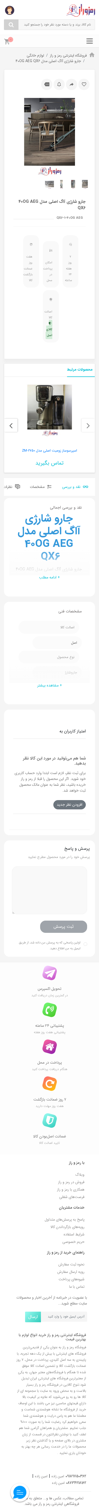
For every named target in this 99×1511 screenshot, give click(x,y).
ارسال (33, 1316)
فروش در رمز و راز (71, 1182)
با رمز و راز (76, 1163)
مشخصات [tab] (38, 487)
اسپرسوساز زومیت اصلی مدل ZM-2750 (49, 450)
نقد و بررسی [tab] (72, 487)
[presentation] (88, 425)
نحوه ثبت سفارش (71, 1264)
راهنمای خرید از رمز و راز (65, 1252)
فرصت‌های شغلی (71, 1197)
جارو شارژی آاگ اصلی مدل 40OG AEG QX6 (48, 61)
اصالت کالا (49, 323)
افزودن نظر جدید (69, 805)
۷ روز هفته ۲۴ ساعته (69, 268)
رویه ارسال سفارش (70, 1272)
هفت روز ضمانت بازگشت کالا (29, 268)
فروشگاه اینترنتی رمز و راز (68, 55)
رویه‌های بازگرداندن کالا (67, 1227)
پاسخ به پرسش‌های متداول (64, 1219)
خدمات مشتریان (71, 1207)
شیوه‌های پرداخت (71, 1279)
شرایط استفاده (74, 1234)
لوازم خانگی (35, 55)
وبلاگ (79, 1175)
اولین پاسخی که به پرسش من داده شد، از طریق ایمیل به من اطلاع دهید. (50, 945)
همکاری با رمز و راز (70, 1189)
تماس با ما (76, 1287)
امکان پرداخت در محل (49, 271)
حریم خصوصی (73, 1242)
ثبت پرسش (64, 926)
